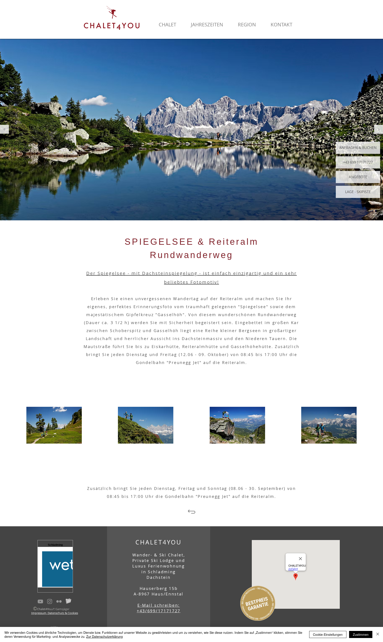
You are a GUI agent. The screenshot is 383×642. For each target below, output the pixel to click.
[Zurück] (4, 129)
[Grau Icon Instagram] (49, 601)
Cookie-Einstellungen (328, 634)
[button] (167, 24)
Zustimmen (361, 634)
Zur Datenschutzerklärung (104, 636)
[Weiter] (378, 129)
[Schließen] (377, 634)
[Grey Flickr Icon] (59, 601)
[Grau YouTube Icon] (40, 601)
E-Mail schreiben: (158, 605)
